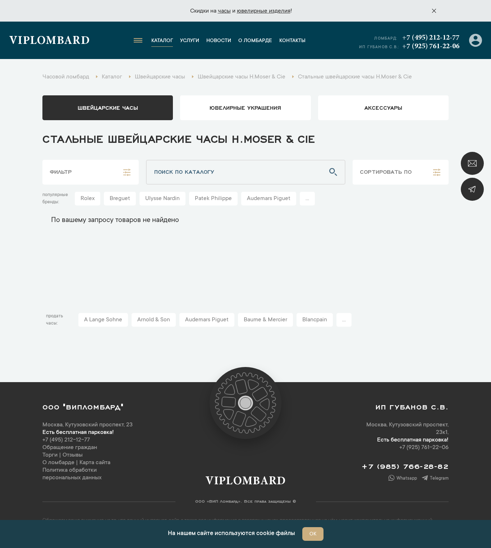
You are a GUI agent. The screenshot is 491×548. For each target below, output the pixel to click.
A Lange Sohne (103, 320)
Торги (50, 455)
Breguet (120, 198)
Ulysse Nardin (162, 198)
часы (224, 11)
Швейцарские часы (108, 107)
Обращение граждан (69, 447)
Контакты (292, 41)
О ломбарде (255, 41)
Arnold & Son (153, 320)
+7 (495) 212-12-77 (430, 37)
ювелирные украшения (245, 107)
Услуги (189, 41)
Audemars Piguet (268, 198)
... (307, 198)
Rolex (88, 198)
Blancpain (314, 320)
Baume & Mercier (265, 320)
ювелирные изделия (263, 11)
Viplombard (49, 41)
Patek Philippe (213, 198)
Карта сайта (94, 462)
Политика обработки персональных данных (72, 474)
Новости (218, 41)
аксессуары (383, 107)
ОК (312, 534)
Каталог (162, 41)
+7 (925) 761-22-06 (430, 46)
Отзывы (73, 455)
